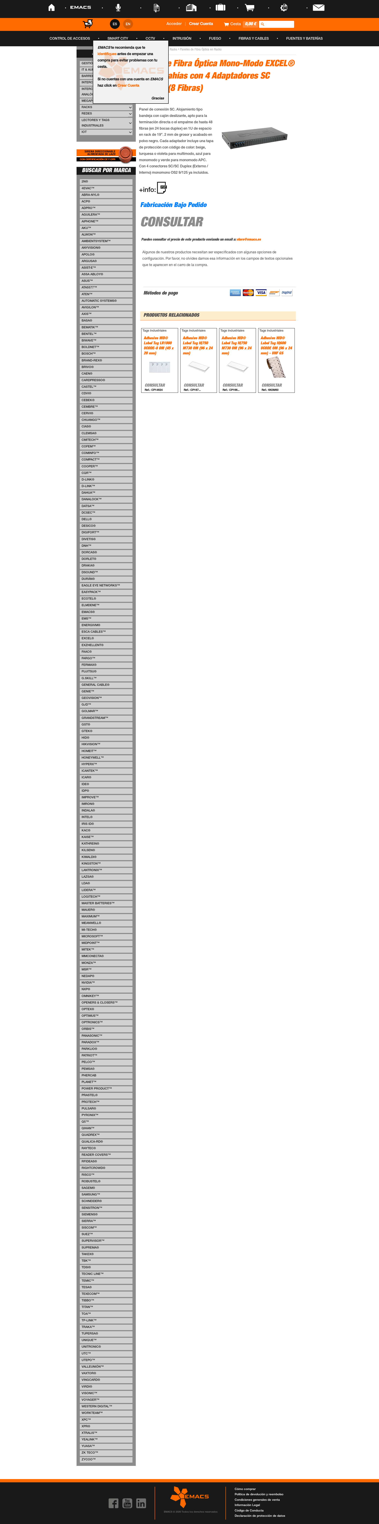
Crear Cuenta (128, 86)
